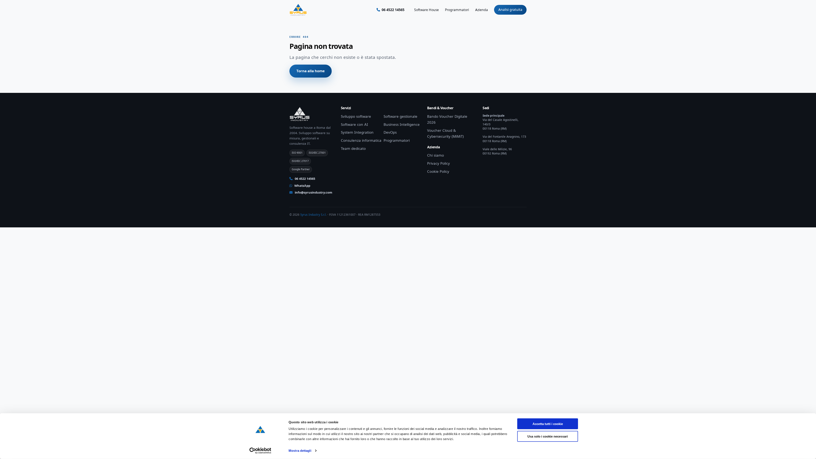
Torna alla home (310, 71)
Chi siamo (435, 155)
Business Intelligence (402, 124)
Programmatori (457, 10)
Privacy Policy (438, 163)
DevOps (390, 132)
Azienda (481, 10)
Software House (426, 10)
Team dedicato (353, 148)
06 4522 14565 (304, 179)
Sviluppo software (356, 116)
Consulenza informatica (361, 140)
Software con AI (354, 124)
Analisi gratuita (510, 10)
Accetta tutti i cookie (548, 424)
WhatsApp (301, 186)
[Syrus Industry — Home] (298, 9)
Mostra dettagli (300, 450)
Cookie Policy (438, 171)
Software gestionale (400, 116)
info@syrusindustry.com (313, 192)
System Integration (357, 132)
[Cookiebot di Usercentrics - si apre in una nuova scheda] (260, 451)
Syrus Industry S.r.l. (313, 214)
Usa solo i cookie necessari (547, 436)
